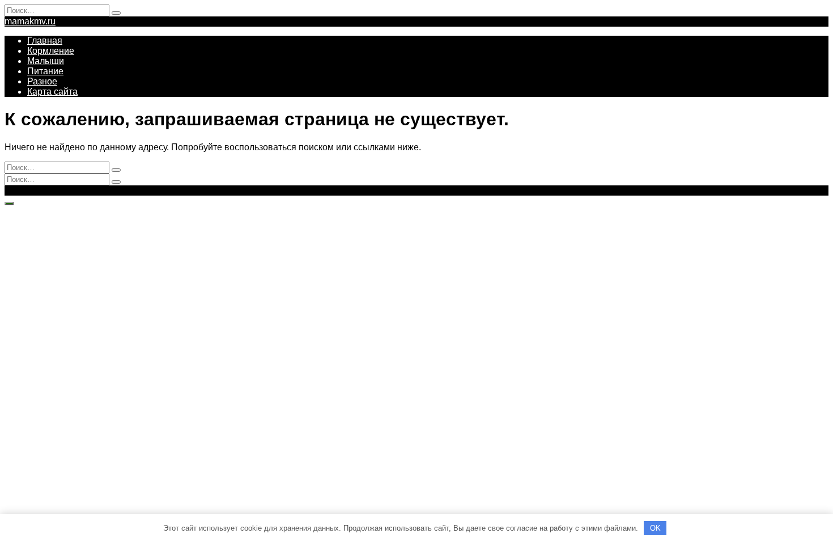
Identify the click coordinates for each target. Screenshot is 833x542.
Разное (42, 81)
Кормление (50, 51)
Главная (44, 40)
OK (655, 528)
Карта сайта (52, 91)
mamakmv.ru (30, 21)
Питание (45, 71)
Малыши (45, 61)
